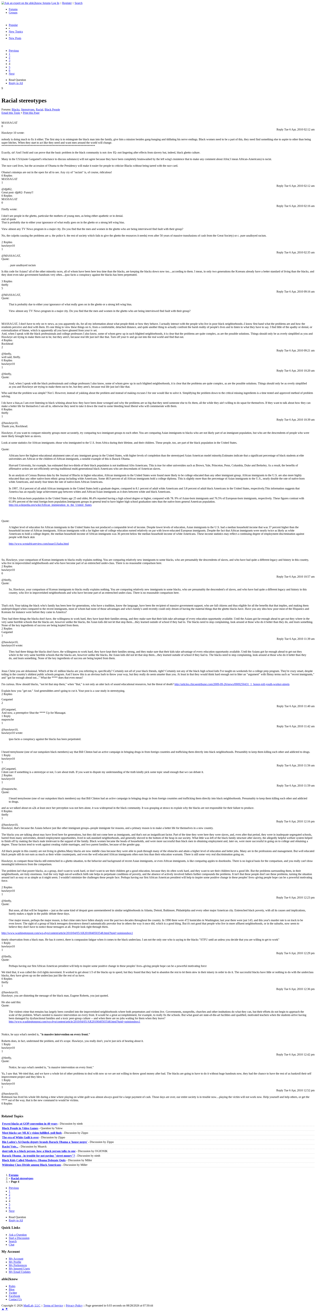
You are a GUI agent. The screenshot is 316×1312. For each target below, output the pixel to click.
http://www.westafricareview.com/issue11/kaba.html (39, 543)
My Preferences (18, 1265)
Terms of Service (53, 1305)
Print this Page (31, 112)
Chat (11, 1244)
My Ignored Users (19, 1268)
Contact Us (15, 1299)
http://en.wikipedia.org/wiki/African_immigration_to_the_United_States (50, 504)
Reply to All (16, 83)
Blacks (16, 109)
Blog (11, 1289)
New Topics (16, 31)
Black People (52, 109)
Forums (13, 9)
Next (11, 73)
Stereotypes (27, 109)
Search (78, 3)
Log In (55, 3)
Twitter (13, 1292)
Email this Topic (10, 112)
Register (67, 3)
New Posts (15, 38)
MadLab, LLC (31, 1305)
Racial (39, 109)
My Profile (15, 1262)
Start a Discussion (19, 1238)
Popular (13, 25)
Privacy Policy (74, 1305)
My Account (16, 1258)
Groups (13, 12)
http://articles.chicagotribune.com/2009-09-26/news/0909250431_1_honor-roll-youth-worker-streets (231, 684)
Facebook (14, 1296)
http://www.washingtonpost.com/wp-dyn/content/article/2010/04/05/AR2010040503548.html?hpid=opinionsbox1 (67, 933)
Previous (14, 50)
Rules (12, 1286)
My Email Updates (20, 1271)
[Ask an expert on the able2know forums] (26, 3)
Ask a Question (18, 1234)
